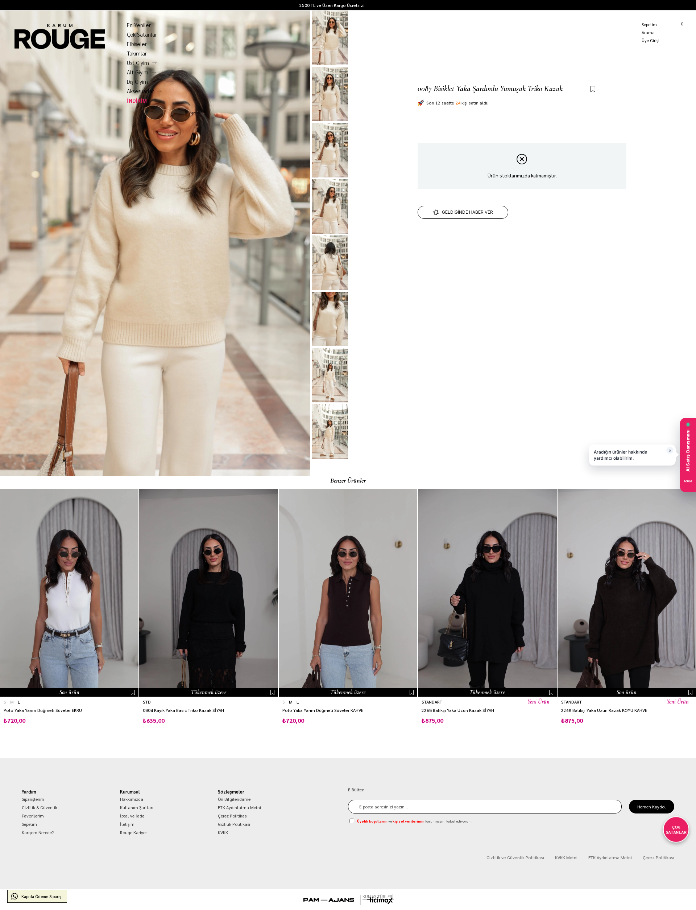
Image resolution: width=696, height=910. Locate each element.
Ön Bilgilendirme (234, 799)
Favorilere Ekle (133, 692)
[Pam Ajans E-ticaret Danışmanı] (328, 900)
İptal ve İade (132, 816)
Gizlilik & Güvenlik (39, 807)
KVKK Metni (566, 857)
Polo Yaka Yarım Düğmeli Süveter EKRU (43, 710)
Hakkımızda (131, 799)
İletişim (127, 824)
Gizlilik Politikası (234, 824)
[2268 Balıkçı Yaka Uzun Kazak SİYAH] (487, 593)
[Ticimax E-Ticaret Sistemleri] (380, 900)
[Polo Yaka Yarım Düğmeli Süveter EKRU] (69, 593)
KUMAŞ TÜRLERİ (378, 896)
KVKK (223, 832)
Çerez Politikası (233, 816)
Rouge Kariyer (133, 832)
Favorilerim (33, 816)
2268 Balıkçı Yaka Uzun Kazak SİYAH (458, 710)
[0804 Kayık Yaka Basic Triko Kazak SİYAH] (208, 593)
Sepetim (29, 824)
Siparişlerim (33, 799)
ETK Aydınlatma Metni (239, 807)
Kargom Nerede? (680, 5)
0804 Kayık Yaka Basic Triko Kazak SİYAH (183, 710)
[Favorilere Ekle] (593, 89)
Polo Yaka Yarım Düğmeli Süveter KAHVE (322, 710)
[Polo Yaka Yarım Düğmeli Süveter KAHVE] (348, 593)
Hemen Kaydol (651, 806)
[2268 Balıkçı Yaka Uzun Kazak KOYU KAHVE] (627, 593)
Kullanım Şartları (136, 807)
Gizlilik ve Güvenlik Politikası (515, 857)
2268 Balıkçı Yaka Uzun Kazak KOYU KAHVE (604, 710)
